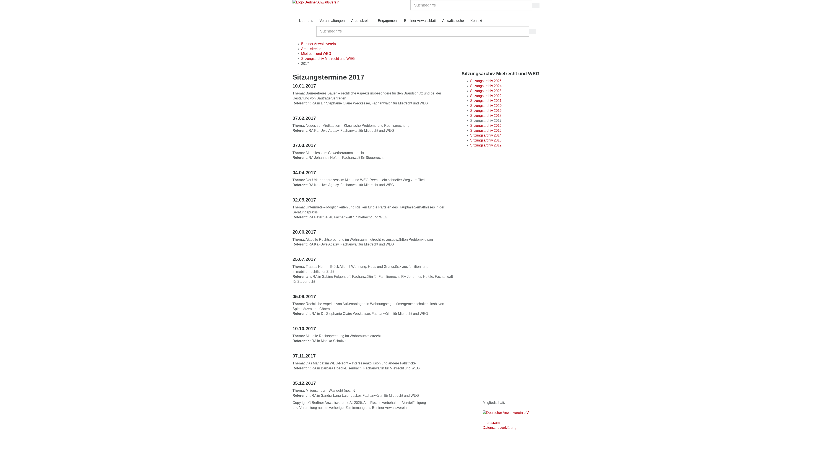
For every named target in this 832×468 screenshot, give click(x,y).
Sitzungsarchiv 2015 (486, 130)
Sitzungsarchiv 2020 (486, 105)
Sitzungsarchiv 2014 (486, 135)
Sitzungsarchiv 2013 (486, 140)
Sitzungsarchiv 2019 (486, 110)
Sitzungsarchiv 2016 (486, 125)
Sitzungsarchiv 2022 (486, 96)
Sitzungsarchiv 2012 (486, 145)
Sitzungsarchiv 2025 (486, 81)
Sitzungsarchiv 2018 (486, 115)
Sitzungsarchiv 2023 (486, 91)
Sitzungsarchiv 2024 (486, 86)
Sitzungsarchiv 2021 (486, 100)
